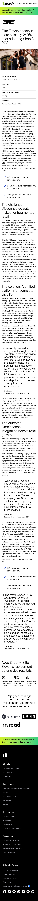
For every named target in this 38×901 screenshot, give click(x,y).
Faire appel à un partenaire (12, 848)
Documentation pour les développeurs (16, 789)
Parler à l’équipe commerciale (27, 4)
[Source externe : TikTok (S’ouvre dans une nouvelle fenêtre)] (23, 891)
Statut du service (9, 852)
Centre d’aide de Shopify (11, 840)
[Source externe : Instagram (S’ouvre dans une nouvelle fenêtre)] (18, 891)
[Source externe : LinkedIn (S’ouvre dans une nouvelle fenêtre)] (28, 891)
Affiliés (5, 804)
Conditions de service (10, 870)
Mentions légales (9, 874)
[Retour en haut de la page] (5, 755)
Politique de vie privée (10, 878)
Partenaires (7, 800)
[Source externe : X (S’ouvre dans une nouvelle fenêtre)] (9, 891)
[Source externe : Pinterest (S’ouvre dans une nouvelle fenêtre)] (32, 891)
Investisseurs (7, 776)
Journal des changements (12, 828)
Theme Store (7, 792)
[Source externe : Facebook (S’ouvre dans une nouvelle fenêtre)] (4, 891)
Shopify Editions (9, 772)
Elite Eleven (18, 112)
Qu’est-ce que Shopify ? (11, 768)
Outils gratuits (8, 824)
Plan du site (7, 882)
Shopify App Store (9, 796)
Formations (7, 820)
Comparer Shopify (9, 816)
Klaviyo (4, 403)
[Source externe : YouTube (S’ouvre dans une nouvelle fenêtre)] (14, 891)
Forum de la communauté (12, 844)
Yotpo (12, 403)
